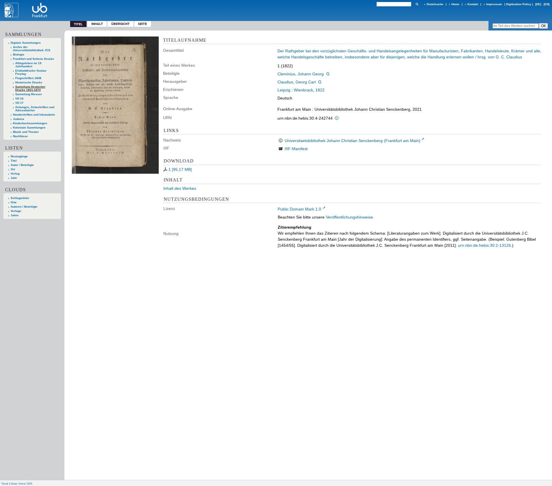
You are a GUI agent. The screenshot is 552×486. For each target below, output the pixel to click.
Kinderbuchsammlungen (30, 123)
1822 (320, 90)
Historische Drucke (28, 82)
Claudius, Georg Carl (296, 82)
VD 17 (19, 102)
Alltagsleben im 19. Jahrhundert (28, 65)
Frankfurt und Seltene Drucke (33, 58)
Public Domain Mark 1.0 (299, 209)
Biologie (18, 54)
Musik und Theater (26, 131)
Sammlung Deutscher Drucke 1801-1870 (30, 88)
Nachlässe (20, 136)
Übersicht (120, 24)
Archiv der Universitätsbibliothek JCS (31, 48)
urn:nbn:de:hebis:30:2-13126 (484, 245)
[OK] (417, 4)
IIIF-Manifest (296, 148)
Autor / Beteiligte (22, 165)
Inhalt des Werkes (179, 188)
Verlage (16, 211)
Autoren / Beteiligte (24, 206)
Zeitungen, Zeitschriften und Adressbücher (34, 109)
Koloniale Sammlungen (29, 127)
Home (455, 4)
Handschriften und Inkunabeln (34, 114)
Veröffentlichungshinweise (349, 217)
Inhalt (97, 24)
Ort (13, 169)
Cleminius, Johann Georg (300, 74)
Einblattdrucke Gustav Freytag (31, 72)
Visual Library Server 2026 (16, 483)
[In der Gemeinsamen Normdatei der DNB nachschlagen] (328, 74)
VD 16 (19, 98)
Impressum (494, 4)
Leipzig (283, 90)
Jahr (14, 177)
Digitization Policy (518, 4)
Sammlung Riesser (28, 94)
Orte (14, 202)
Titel (14, 160)
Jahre (15, 215)
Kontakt (472, 4)
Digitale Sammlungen (26, 42)
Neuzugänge (19, 156)
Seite (142, 24)
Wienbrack (303, 90)
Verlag (15, 173)
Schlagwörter (20, 198)
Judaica (18, 118)
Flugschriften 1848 (28, 78)
